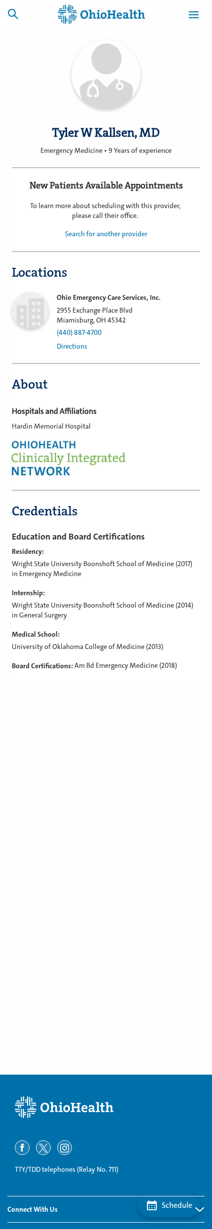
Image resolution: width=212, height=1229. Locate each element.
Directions (72, 346)
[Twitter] (43, 1147)
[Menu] (194, 16)
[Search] (13, 13)
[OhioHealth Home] (106, 1107)
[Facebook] (22, 1147)
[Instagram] (64, 1147)
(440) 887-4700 (79, 332)
